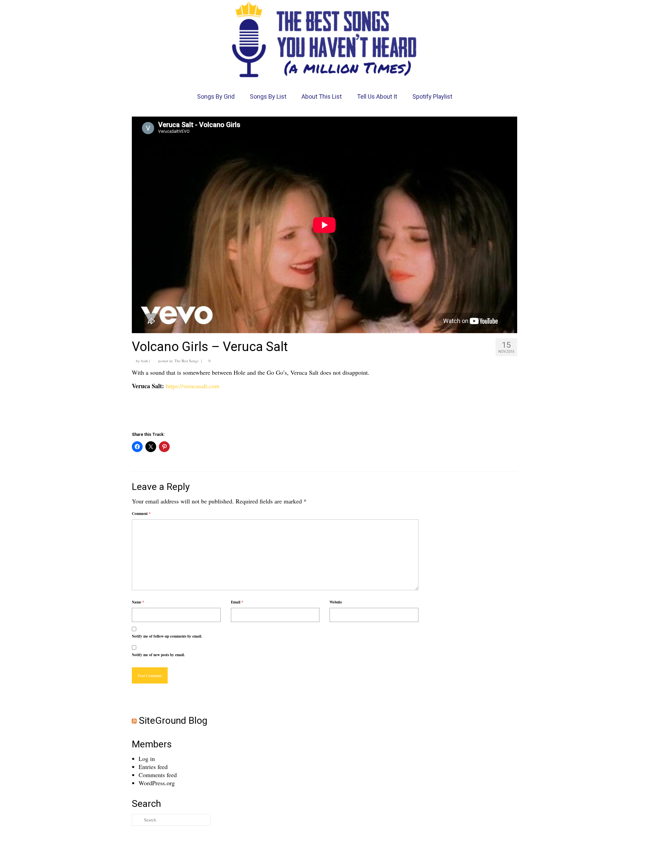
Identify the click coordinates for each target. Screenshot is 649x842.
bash (144, 360)
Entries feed (153, 767)
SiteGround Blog (173, 720)
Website (336, 602)
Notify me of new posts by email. (158, 655)
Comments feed (158, 775)
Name (138, 602)
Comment (141, 513)
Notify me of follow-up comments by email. (167, 636)
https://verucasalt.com (192, 386)
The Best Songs (186, 360)
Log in (147, 758)
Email (237, 602)
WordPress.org (157, 783)
